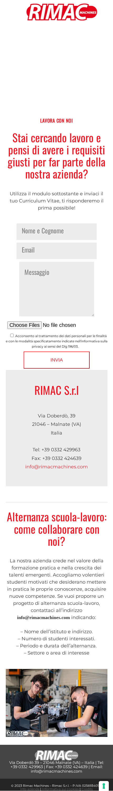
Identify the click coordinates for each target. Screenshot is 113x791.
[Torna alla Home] (62, 12)
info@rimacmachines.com (56, 467)
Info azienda (29, 789)
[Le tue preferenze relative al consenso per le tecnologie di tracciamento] (104, 786)
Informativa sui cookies (60, 789)
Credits (87, 789)
